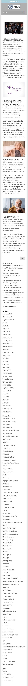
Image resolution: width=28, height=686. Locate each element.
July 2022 (6, 358)
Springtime (6, 644)
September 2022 (8, 352)
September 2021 (8, 388)
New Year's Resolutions (11, 584)
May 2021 (6, 400)
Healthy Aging (8, 540)
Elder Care (18, 51)
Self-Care (6, 623)
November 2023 (8, 317)
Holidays (6, 558)
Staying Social (7, 652)
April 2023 (6, 332)
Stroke (5, 658)
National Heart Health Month (13, 581)
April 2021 (6, 403)
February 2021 (7, 409)
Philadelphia (7, 596)
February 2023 (7, 337)
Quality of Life (7, 605)
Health (18, 226)
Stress (5, 655)
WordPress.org (8, 680)
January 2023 (7, 340)
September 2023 (8, 320)
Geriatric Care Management (13, 53)
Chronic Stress (8, 469)
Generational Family (8, 117)
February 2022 (7, 373)
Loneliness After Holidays (11, 578)
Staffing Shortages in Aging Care (14, 647)
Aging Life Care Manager (14, 44)
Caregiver (6, 454)
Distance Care (7, 487)
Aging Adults (7, 427)
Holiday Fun (7, 555)
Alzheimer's (6, 46)
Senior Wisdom (8, 632)
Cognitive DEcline (16, 112)
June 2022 (6, 361)
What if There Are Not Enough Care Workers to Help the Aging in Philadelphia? (13, 268)
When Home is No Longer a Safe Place (13, 160)
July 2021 (6, 394)
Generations (17, 117)
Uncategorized (8, 664)
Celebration (7, 466)
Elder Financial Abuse (10, 493)
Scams (5, 617)
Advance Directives (9, 418)
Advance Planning (9, 421)
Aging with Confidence (10, 436)
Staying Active (8, 649)
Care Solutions (13, 46)
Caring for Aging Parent (9, 167)
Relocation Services (19, 171)
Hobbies (5, 552)
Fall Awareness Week (10, 495)
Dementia (12, 51)
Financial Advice (8, 507)
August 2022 (7, 355)
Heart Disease (7, 546)
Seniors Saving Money (10, 635)
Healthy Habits (8, 543)
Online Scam (7, 590)
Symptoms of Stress (9, 661)
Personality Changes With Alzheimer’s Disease (11, 216)
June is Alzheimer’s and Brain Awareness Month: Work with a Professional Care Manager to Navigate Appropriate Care (12, 102)
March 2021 (6, 406)
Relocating (10, 171)
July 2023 (6, 323)
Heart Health (7, 549)
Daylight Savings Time (10, 481)
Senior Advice (7, 626)
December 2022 (8, 343)
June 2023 (6, 326)
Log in (5, 671)
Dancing (5, 478)
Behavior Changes (18, 164)
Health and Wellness (10, 531)
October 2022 (7, 349)
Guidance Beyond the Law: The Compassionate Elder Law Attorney (14, 39)
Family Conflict (8, 501)
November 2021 (8, 382)
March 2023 (6, 335)
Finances (6, 504)
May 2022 (6, 364)
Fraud (5, 510)
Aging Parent (7, 433)
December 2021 (8, 379)
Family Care (7, 498)
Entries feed (7, 674)
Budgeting (6, 448)
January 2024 (7, 314)
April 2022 (6, 367)
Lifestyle (5, 572)
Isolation (6, 564)
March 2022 (6, 370)
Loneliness (6, 575)
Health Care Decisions (10, 534)
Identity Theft (7, 561)
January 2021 (7, 412)
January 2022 (7, 376)
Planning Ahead (8, 599)
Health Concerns (10, 169)
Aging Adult (7, 424)
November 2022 (8, 346)
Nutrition (6, 587)
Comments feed (8, 677)
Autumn (5, 442)
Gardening (17, 115)
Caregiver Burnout (11, 48)
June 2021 (6, 397)
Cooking (5, 475)
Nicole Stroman (8, 42)
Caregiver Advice (8, 457)
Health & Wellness (9, 528)
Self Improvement (9, 620)
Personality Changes (8, 230)
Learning (6, 566)
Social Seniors (7, 638)
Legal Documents (8, 569)
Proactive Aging (8, 602)
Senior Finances (8, 629)
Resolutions (7, 614)
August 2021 (7, 391)
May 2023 (6, 329)
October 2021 (7, 385)
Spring (5, 641)
